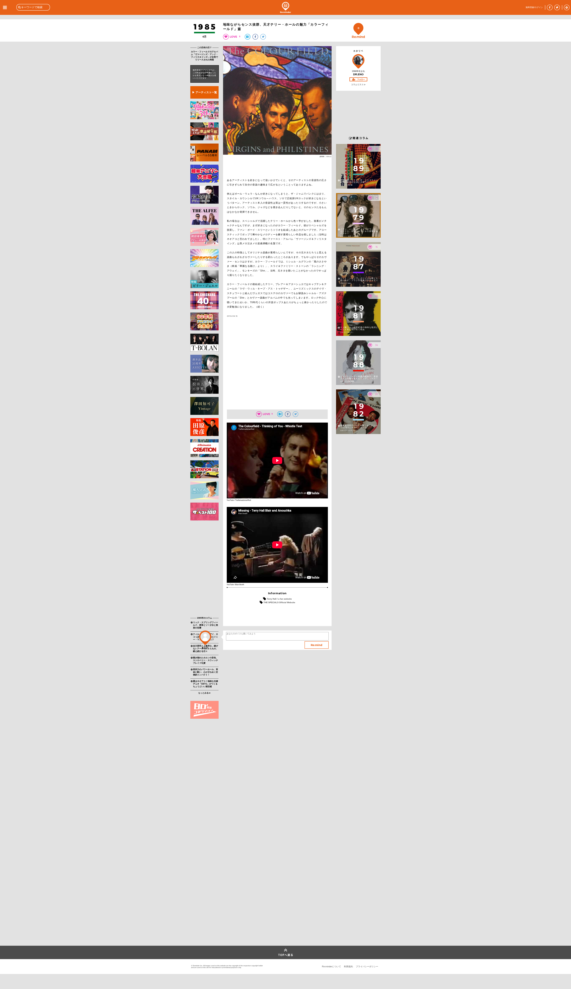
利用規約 (348, 966)
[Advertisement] (204, 569)
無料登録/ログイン (534, 7)
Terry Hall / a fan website (279, 599)
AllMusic (329, 156)
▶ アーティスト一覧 (204, 92)
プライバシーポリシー (367, 966)
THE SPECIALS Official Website (279, 602)
